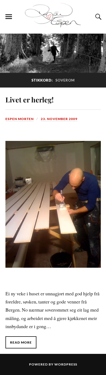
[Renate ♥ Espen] (53, 25)
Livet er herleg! (29, 99)
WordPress (65, 364)
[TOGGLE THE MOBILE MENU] (8, 16)
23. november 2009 (59, 119)
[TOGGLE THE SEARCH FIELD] (97, 16)
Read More (21, 342)
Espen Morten (19, 119)
